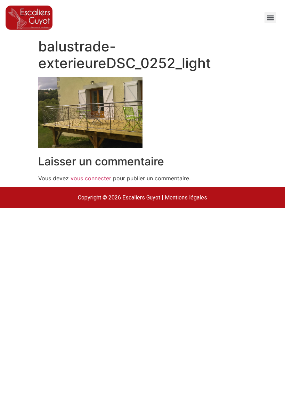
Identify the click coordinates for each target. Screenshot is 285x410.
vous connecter (91, 178)
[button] (270, 17)
